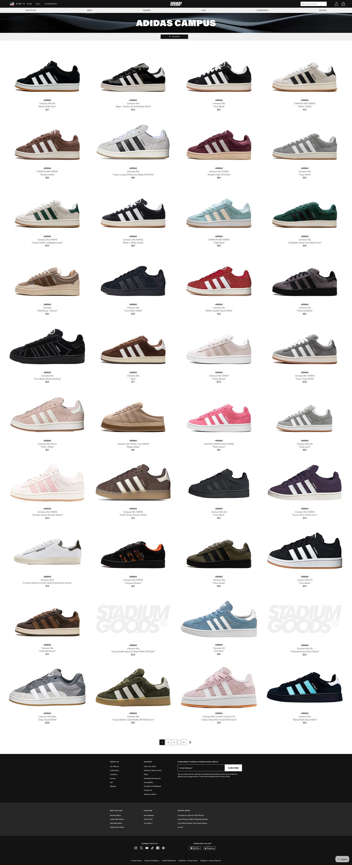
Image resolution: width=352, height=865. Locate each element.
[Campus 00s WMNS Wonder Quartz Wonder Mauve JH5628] (47, 482)
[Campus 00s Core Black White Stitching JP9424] (47, 346)
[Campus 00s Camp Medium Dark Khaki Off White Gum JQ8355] (133, 687)
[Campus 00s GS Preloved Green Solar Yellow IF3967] (304, 619)
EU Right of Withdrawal (152, 786)
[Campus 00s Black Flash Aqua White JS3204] (304, 687)
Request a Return (150, 794)
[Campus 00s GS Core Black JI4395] (219, 482)
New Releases (149, 815)
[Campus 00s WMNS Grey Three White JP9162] (304, 346)
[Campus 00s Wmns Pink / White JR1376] (47, 414)
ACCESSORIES (262, 10)
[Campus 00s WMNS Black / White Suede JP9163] (133, 210)
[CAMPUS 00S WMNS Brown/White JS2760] (47, 142)
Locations (113, 774)
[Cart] (343, 4)
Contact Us (148, 790)
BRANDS (322, 10)
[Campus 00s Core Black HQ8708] (219, 74)
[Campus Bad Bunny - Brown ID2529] (47, 278)
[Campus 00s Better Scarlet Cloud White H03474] (219, 278)
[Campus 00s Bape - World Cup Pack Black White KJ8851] (133, 74)
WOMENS (147, 10)
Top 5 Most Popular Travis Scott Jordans (192, 823)
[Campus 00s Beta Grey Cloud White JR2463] (47, 687)
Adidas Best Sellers (117, 827)
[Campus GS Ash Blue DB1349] (219, 618)
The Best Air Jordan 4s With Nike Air (191, 815)
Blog (29, 3)
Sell (38, 3)
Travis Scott (148, 819)
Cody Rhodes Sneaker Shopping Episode (193, 819)
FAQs (146, 774)
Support (148, 762)
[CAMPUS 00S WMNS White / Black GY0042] (304, 74)
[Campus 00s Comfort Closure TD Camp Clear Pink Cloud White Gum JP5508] (219, 687)
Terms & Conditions (152, 860)
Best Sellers (116, 810)
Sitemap (113, 786)
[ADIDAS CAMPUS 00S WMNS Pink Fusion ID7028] (219, 414)
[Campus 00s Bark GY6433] (133, 346)
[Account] (336, 4)
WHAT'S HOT (31, 10)
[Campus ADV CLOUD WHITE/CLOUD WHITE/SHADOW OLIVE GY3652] (47, 550)
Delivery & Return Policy (153, 770)
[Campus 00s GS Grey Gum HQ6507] (304, 414)
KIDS (204, 10)
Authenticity (51, 3)
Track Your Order (150, 766)
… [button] (179, 742)
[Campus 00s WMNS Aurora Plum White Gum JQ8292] (304, 482)
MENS (89, 10)
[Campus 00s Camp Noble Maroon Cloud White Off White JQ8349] (133, 619)
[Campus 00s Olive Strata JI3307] (219, 550)
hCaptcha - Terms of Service (210, 860)
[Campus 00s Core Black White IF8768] (133, 278)
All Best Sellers (115, 815)
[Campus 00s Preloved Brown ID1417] (47, 618)
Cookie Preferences (169, 860)
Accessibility (148, 782)
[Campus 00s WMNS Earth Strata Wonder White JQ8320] (133, 482)
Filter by (176, 36)
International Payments (152, 778)
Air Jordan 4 (148, 823)
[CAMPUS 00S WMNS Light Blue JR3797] (219, 210)
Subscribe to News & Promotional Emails (198, 762)
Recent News (184, 810)
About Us (114, 762)
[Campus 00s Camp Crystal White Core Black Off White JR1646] (133, 142)
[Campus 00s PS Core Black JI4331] (304, 550)
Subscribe (233, 767)
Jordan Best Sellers (117, 819)
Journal (112, 778)
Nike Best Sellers (116, 823)
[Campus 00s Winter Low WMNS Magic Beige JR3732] (133, 414)
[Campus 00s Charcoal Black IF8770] (304, 278)
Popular (148, 810)
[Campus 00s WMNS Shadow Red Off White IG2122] (219, 142)
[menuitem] (29, 3)
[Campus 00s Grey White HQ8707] (304, 142)
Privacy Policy (136, 860)
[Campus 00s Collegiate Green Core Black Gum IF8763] (304, 210)
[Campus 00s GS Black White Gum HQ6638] (47, 74)
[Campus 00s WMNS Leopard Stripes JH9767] (133, 550)
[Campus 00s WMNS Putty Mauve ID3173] (219, 346)
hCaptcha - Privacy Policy (188, 860)
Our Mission (114, 766)
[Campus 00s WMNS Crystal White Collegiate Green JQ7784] (47, 210)
